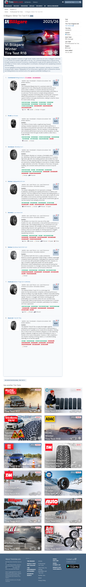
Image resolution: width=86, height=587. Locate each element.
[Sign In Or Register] (63, 2)
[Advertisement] (33, 362)
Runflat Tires (41, 575)
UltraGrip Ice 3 (15, 147)
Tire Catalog (8, 6)
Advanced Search (30, 574)
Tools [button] (35, 2)
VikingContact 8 (16, 77)
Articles (31, 6)
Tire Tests (16, 6)
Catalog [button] (27, 2)
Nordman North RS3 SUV (17, 247)
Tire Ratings (24, 6)
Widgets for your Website (57, 568)
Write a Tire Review (52, 6)
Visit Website (68, 25)
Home (6, 9)
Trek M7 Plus (14, 318)
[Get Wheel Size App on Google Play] (73, 566)
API (45, 6)
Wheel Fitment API (56, 564)
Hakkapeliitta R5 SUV (16, 181)
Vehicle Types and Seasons (31, 564)
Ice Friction (13, 115)
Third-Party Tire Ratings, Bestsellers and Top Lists (42, 570)
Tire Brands (31, 561)
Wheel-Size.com (55, 559)
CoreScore (9, 567)
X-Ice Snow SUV (15, 212)
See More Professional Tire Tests (15, 380)
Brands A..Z (13, 9)
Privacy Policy (42, 580)
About (40, 578)
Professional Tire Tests (16, 12)
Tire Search (39, 6)
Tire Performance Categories (31, 569)
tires (8, 563)
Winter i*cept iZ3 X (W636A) (19, 282)
